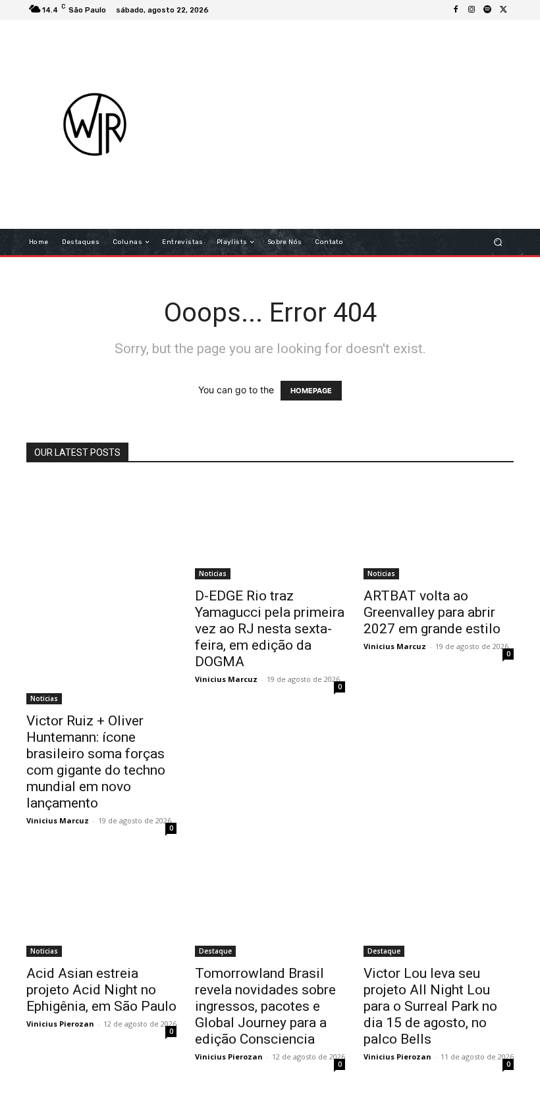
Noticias (44, 698)
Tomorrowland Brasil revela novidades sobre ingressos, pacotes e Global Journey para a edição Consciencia (265, 1006)
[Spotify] (487, 10)
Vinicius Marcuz (57, 820)
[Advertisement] (358, 124)
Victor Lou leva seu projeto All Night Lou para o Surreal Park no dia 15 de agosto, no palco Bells (430, 1006)
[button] (498, 242)
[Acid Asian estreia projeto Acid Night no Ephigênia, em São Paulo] (101, 907)
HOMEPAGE (311, 390)
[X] (503, 10)
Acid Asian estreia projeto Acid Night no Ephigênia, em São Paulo (101, 989)
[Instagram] (471, 10)
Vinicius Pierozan (60, 1024)
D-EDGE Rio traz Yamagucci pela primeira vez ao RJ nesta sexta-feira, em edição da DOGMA (269, 628)
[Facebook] (456, 10)
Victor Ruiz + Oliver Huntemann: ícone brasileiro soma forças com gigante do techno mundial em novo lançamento (95, 762)
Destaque (215, 951)
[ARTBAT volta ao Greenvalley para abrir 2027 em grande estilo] (439, 529)
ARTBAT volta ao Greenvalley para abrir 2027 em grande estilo (432, 612)
